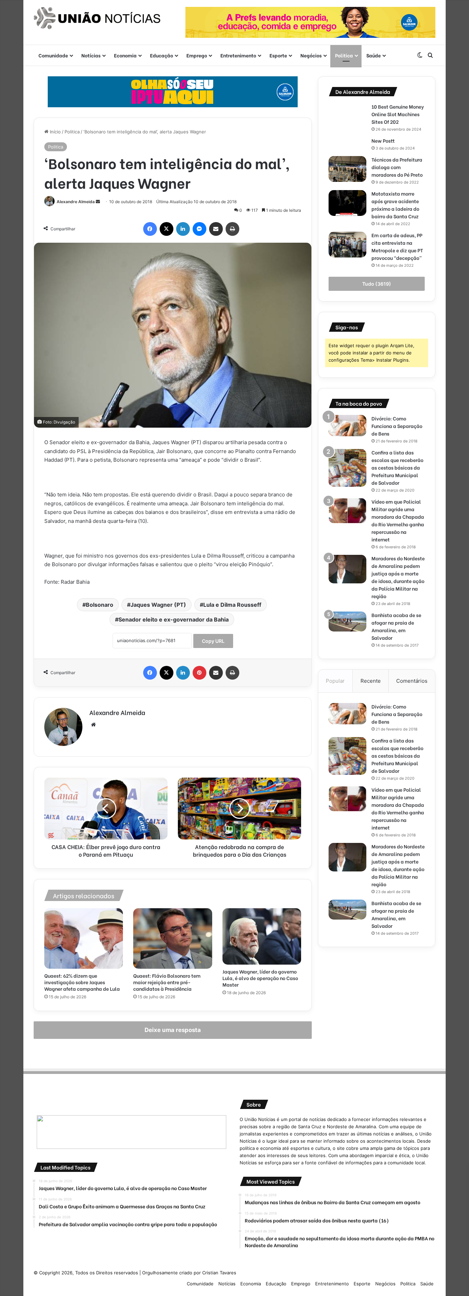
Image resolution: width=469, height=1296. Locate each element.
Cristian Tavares (219, 1272)
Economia (125, 55)
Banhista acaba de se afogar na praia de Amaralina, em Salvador (396, 626)
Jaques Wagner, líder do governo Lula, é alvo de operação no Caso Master (260, 978)
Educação (161, 55)
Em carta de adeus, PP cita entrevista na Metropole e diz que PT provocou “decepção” (397, 246)
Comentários (411, 681)
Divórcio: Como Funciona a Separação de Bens (396, 426)
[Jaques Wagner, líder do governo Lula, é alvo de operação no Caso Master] (261, 936)
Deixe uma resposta (173, 1029)
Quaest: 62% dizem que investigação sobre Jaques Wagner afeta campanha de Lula (82, 982)
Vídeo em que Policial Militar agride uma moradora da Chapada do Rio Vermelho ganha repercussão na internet (397, 520)
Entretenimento (238, 55)
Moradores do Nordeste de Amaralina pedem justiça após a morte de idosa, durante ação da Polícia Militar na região (398, 577)
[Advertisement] (376, 1005)
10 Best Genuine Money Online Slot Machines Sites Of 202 (397, 114)
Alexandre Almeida (76, 201)
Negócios (311, 55)
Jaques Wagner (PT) (158, 604)
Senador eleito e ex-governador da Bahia (173, 619)
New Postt (383, 140)
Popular (335, 681)
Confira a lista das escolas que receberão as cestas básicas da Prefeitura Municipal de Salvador (397, 467)
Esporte (278, 55)
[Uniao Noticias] (97, 18)
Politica (344, 55)
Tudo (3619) (376, 284)
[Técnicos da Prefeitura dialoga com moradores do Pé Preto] (347, 169)
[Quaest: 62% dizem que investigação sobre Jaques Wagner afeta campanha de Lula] (83, 938)
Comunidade (53, 55)
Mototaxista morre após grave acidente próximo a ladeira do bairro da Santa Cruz (395, 205)
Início (54, 131)
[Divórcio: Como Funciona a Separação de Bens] (347, 425)
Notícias (91, 55)
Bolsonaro (99, 604)
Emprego (196, 55)
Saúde (373, 55)
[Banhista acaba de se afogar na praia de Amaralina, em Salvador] (347, 621)
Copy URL (213, 641)
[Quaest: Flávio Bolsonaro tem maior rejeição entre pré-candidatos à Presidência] (172, 938)
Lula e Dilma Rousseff (232, 604)
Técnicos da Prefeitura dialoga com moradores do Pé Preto (397, 167)
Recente (371, 681)
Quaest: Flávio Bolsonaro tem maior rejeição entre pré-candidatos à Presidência (167, 982)
